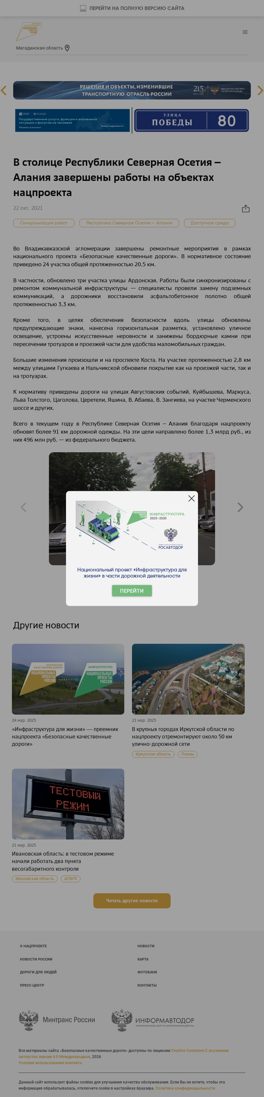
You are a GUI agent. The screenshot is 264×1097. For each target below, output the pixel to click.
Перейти (132, 590)
